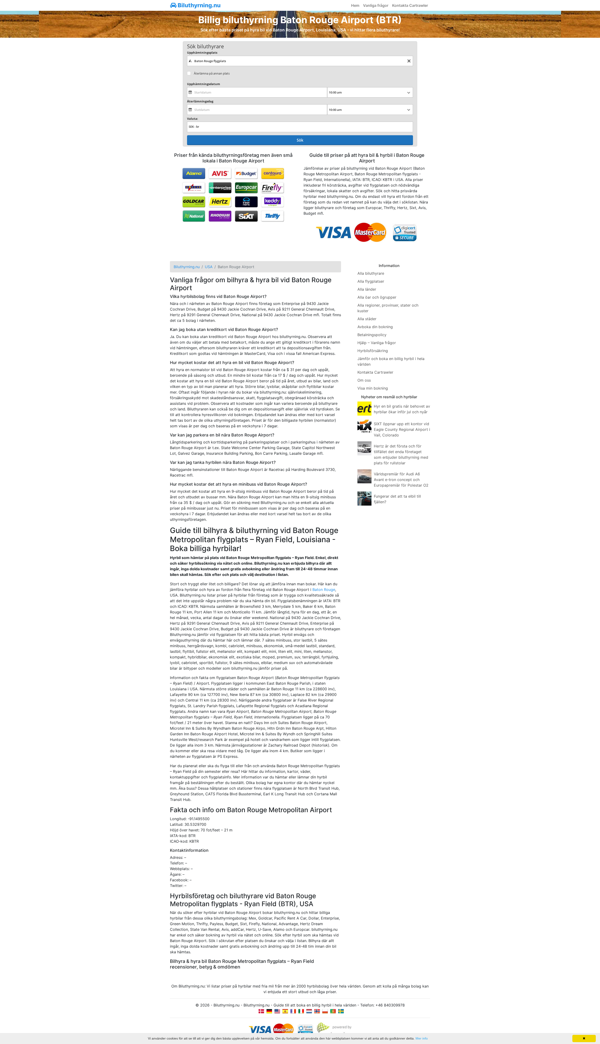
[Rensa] (409, 61)
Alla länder (366, 289)
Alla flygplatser (370, 281)
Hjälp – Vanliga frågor (376, 342)
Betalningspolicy (371, 334)
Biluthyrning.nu (198, 5)
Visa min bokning (372, 388)
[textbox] (300, 61)
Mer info (422, 1038)
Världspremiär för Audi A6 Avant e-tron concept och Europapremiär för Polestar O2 (401, 480)
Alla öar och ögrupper (376, 297)
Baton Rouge (323, 589)
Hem (355, 5)
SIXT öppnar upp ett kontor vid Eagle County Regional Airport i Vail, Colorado (402, 429)
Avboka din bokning (375, 326)
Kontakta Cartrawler (410, 5)
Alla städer (366, 318)
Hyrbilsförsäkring (372, 350)
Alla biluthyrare (370, 273)
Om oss (364, 380)
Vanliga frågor (375, 5)
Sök (300, 140)
